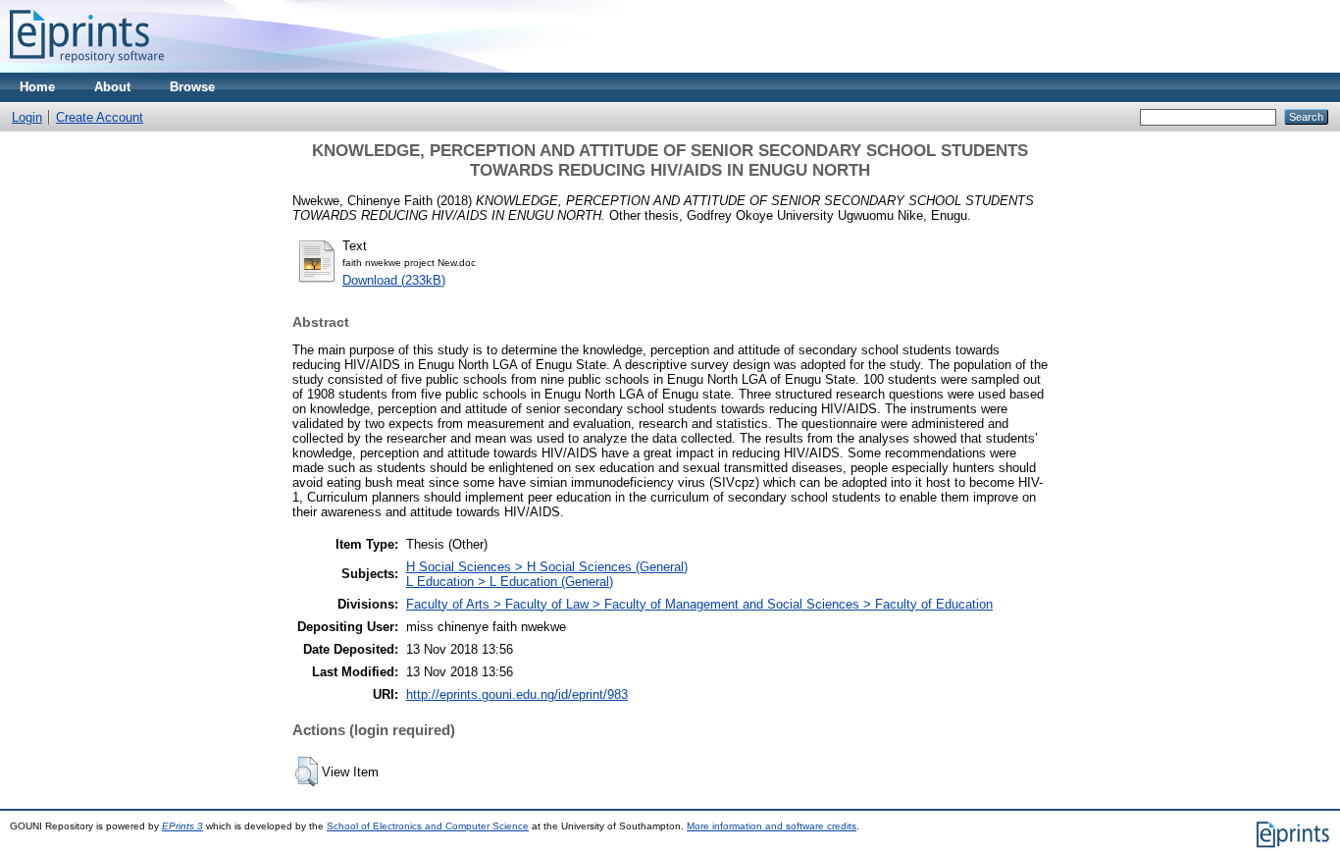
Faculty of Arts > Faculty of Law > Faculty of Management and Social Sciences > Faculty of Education (699, 604)
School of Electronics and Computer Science (428, 826)
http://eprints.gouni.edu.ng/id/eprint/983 (517, 694)
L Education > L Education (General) (509, 581)
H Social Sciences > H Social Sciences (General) (547, 566)
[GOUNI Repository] (87, 68)
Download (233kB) (393, 280)
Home (37, 87)
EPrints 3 (182, 826)
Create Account (99, 117)
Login (27, 117)
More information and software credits (771, 826)
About (112, 87)
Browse (192, 87)
